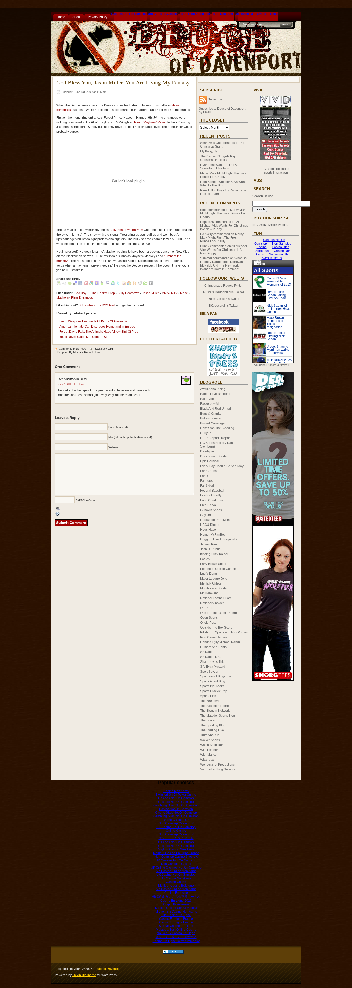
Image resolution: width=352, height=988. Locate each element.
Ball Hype (207, 399)
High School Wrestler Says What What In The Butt (223, 183)
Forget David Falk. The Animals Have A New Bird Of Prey (98, 331)
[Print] (59, 284)
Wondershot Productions (217, 764)
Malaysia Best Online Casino (176, 929)
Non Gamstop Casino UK (176, 823)
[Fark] (107, 284)
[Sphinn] (70, 284)
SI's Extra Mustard (212, 666)
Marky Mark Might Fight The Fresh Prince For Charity (224, 175)
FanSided (207, 485)
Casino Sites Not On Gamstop (176, 812)
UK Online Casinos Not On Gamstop (176, 867)
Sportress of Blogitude (215, 676)
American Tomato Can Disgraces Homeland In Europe (97, 326)
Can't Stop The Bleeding (217, 428)
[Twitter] (118, 284)
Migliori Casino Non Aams (176, 849)
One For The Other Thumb (218, 613)
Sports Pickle (209, 696)
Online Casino (176, 830)
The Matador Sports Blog (217, 715)
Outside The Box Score (216, 627)
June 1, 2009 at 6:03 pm (71, 384)
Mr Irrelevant (209, 593)
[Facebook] (80, 284)
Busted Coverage (212, 423)
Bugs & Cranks (210, 413)
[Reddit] (140, 284)
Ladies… (206, 559)
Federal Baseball (212, 490)
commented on (223, 213)
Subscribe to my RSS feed (97, 305)
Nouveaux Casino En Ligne (176, 933)
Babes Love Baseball (215, 394)
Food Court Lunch (212, 500)
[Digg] (64, 284)
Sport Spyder (209, 671)
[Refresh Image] (58, 514)
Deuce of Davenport (107, 969)
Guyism (205, 515)
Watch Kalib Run (212, 745)
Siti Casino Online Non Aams (176, 871)
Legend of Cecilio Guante (218, 569)
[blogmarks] (102, 284)
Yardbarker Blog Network (217, 769)
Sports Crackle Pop (213, 691)
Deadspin (207, 451)
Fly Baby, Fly (209, 151)
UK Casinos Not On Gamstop (176, 860)
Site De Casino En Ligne (176, 926)
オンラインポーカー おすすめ (176, 937)
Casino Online (176, 882)
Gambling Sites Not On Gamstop (176, 805)
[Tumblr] (151, 284)
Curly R (205, 433)
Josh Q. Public (210, 549)
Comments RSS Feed (72, 348)
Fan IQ (204, 476)
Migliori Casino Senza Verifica (176, 908)
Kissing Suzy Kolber (214, 554)
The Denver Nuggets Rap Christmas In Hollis (218, 158)
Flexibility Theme (84, 975)
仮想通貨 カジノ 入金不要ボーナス (176, 896)
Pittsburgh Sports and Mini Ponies (224, 632)
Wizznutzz (207, 759)
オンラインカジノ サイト (176, 838)
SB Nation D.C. (210, 657)
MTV (174, 293)
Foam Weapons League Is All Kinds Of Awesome (93, 321)
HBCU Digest (209, 525)
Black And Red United (215, 408)
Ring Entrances (82, 297)
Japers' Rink (208, 544)
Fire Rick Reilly (210, 495)
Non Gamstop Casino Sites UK (176, 856)
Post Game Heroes (213, 637)
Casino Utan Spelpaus (193, 14)
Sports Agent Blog (212, 681)
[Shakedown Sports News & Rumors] (173, 953)
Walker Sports (210, 740)
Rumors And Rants (213, 647)
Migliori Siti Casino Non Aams (176, 911)
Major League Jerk (213, 578)
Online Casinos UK (176, 820)
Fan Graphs (208, 471)
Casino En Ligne (176, 893)
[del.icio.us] (75, 284)
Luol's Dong (208, 573)
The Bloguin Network (215, 710)
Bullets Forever (210, 418)
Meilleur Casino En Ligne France (176, 853)
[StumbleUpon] (113, 284)
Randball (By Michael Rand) (220, 642)
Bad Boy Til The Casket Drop (94, 293)
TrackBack (103, 348)
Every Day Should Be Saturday (222, 466)
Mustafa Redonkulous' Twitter (223, 292)
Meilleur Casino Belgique (176, 885)
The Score (207, 720)
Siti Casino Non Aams (176, 878)
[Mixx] (86, 284)
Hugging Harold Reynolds (218, 539)
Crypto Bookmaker (176, 904)
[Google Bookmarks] (91, 284)
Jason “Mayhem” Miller (149, 122)
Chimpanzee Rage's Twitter (223, 285)
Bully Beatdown (128, 293)
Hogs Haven (209, 529)
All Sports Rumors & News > (271, 364)
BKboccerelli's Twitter (223, 305)
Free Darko (208, 505)
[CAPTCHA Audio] (58, 508)
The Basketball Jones (215, 706)
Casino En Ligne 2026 (176, 901)
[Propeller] (134, 284)
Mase (184, 293)
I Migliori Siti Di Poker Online (176, 794)
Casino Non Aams (221, 14)
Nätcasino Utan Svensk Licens (256, 14)
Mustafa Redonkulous (86, 352)
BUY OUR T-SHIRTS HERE (271, 225)
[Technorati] (145, 284)
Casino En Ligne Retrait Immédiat (176, 941)
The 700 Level (210, 701)
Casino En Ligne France (176, 919)
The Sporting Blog (212, 725)
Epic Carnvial (209, 461)
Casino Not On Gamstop (176, 809)
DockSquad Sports (213, 456)
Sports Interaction (275, 172)
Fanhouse (207, 481)
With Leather (209, 750)
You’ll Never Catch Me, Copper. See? (85, 337)
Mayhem (62, 297)
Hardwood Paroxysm (215, 520)
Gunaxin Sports (211, 510)
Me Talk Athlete (210, 583)
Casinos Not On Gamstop (129, 14)
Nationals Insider (212, 603)
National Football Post (215, 598)
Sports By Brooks (212, 686)
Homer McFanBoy (212, 534)
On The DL (207, 608)
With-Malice (208, 755)
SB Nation (207, 652)
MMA (165, 293)
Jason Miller (150, 293)
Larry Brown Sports (213, 564)
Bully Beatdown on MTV (126, 230)
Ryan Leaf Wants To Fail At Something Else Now (219, 166)
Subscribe (215, 99)
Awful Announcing (212, 389)
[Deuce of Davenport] (223, 332)
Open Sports (209, 618)
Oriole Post (208, 622)
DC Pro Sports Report (215, 438)
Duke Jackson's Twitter (223, 299)
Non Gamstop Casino (162, 14)
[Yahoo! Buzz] (124, 284)
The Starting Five (212, 730)
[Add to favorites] (97, 284)
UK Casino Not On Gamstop (176, 827)
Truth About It (209, 735)
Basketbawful (209, 404)
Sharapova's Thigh (213, 662)
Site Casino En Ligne (176, 915)
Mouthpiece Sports (213, 588)
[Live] (129, 284)
